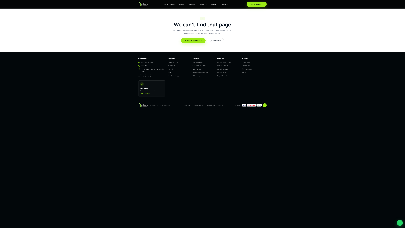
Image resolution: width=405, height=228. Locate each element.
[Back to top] (265, 105)
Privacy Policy (186, 105)
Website (202, 4)
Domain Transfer (222, 66)
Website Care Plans (199, 66)
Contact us (217, 40)
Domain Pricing (222, 73)
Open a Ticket (144, 93)
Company (213, 4)
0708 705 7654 (146, 66)
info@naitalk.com (147, 62)
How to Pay (246, 66)
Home (166, 4)
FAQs (244, 73)
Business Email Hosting (200, 73)
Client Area (246, 62)
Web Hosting (196, 69)
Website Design (197, 62)
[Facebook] (145, 76)
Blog (169, 73)
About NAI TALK (173, 62)
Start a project (255, 4)
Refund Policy (211, 105)
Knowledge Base (173, 76)
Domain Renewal (222, 69)
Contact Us (171, 66)
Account (225, 4)
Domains (192, 4)
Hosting (181, 4)
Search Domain (222, 76)
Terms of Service (198, 105)
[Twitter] (140, 76)
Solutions (173, 4)
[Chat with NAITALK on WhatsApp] (400, 223)
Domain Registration (224, 62)
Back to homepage (193, 40)
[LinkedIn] (150, 76)
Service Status (247, 69)
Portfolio (170, 69)
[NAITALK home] (143, 4)
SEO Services (196, 76)
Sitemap (221, 105)
